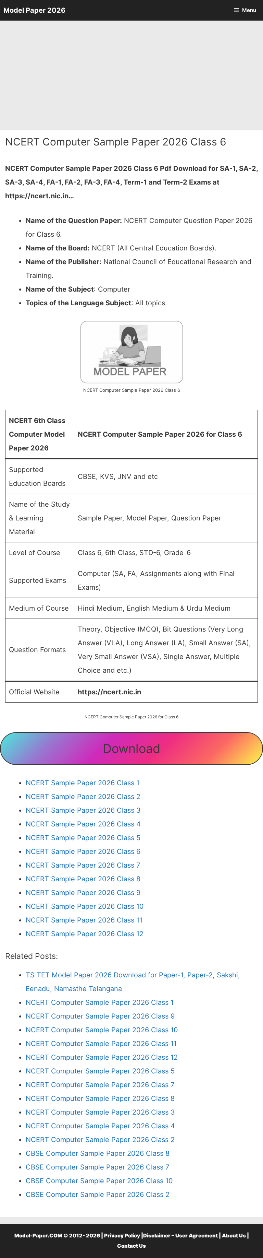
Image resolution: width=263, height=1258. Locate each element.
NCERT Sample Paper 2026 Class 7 (83, 865)
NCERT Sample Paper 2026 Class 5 (83, 838)
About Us (234, 1235)
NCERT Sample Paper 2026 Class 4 (83, 824)
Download (131, 748)
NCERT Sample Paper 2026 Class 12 (84, 934)
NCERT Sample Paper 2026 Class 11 (84, 920)
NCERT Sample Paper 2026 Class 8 (83, 879)
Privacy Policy (122, 1235)
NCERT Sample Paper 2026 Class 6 (83, 851)
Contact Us (131, 1246)
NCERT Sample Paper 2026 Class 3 (83, 810)
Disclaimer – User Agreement (180, 1235)
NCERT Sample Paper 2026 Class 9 (83, 893)
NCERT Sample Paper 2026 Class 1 (82, 783)
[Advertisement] (131, 75)
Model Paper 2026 (34, 10)
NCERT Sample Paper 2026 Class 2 (83, 796)
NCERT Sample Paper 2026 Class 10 (85, 906)
